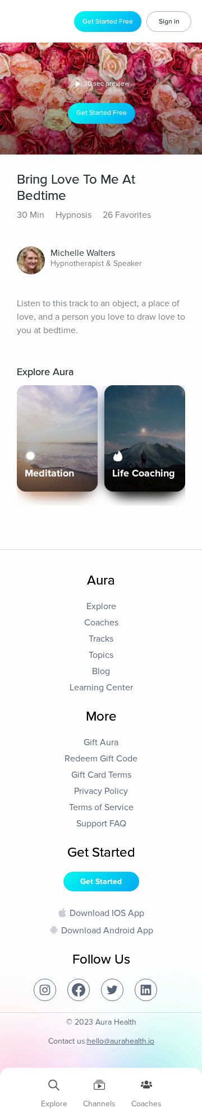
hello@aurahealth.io (120, 1041)
